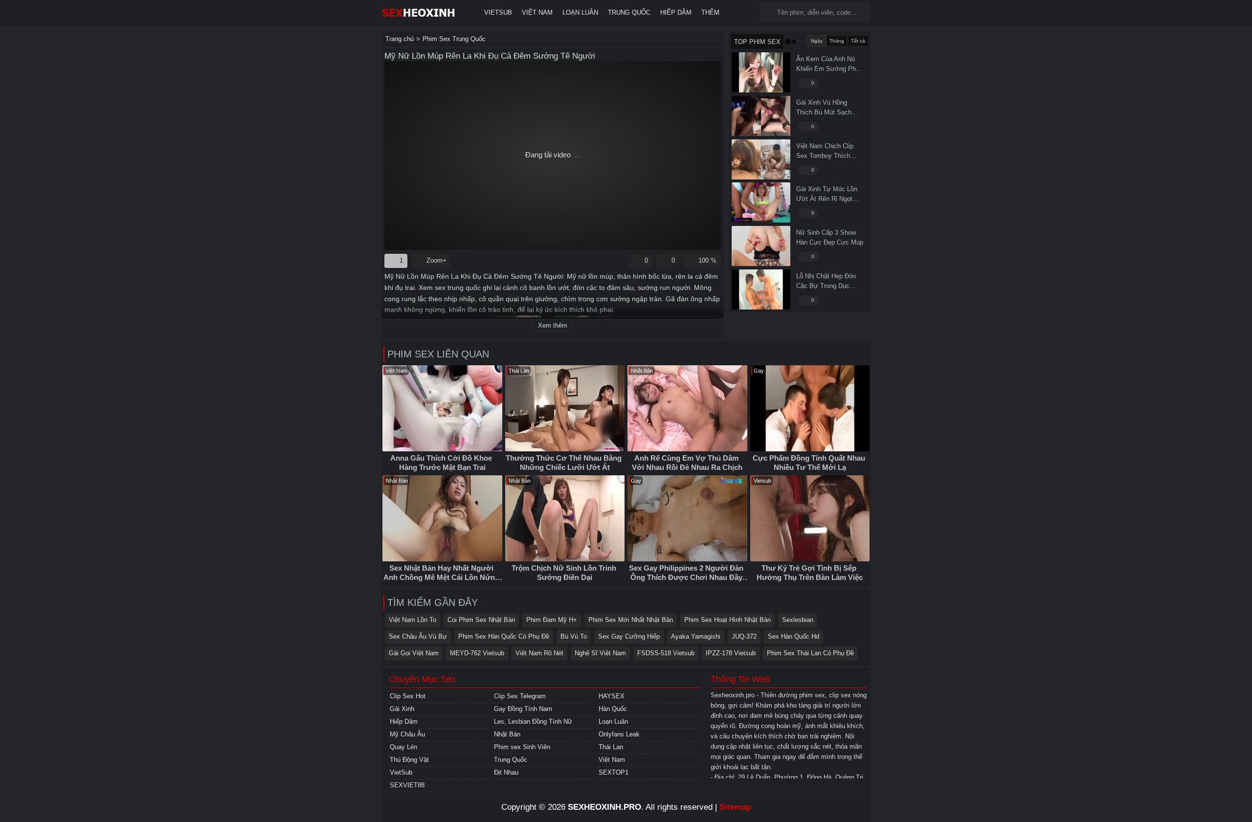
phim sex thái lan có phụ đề (810, 653)
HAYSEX (612, 696)
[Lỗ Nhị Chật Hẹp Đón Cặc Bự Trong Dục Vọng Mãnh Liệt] (761, 289)
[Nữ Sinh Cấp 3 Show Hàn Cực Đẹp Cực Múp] (761, 246)
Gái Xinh (402, 708)
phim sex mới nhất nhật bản (630, 619)
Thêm (710, 12)
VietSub (498, 12)
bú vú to (573, 636)
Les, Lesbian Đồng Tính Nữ (533, 721)
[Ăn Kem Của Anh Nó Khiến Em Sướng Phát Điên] (761, 72)
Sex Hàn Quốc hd (793, 636)
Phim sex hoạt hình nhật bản (727, 619)
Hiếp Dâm (676, 12)
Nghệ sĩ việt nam (600, 653)
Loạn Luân (580, 12)
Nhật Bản (507, 734)
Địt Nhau (506, 772)
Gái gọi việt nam (414, 653)
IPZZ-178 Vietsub (731, 653)
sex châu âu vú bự (418, 636)
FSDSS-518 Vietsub (665, 653)
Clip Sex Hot (407, 696)
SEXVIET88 (407, 785)
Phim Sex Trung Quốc (454, 39)
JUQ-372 (744, 636)
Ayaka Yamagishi (695, 636)
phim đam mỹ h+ (551, 619)
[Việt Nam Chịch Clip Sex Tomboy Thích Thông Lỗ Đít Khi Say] (761, 159)
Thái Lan (611, 747)
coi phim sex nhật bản (481, 619)
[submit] (770, 12)
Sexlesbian (797, 619)
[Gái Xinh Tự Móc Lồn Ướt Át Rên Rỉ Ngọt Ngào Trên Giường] (761, 202)
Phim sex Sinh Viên (522, 747)
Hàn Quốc (613, 708)
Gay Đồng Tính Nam (523, 708)
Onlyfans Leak (619, 734)
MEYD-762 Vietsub (477, 653)
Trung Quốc (629, 12)
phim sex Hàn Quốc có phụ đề (503, 636)
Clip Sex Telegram (520, 696)
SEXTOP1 (613, 772)
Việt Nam (537, 12)
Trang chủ (399, 39)
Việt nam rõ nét (539, 653)
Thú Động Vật (409, 759)
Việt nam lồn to (412, 619)
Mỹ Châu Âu (407, 734)
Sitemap (735, 807)
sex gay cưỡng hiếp (629, 636)
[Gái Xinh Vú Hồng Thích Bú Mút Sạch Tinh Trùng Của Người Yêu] (761, 116)
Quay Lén (403, 747)
